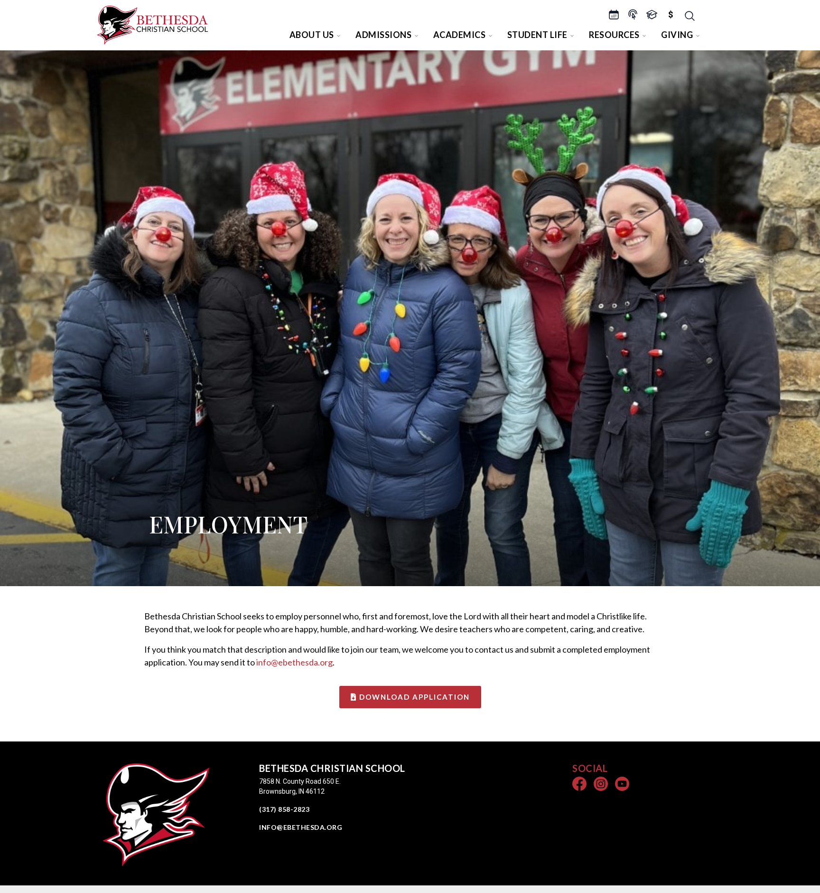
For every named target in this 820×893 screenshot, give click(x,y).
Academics (459, 34)
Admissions (383, 34)
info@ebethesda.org (294, 662)
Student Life (537, 34)
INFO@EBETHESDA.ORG (300, 827)
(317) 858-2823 (284, 809)
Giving (677, 34)
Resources (614, 34)
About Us (311, 34)
